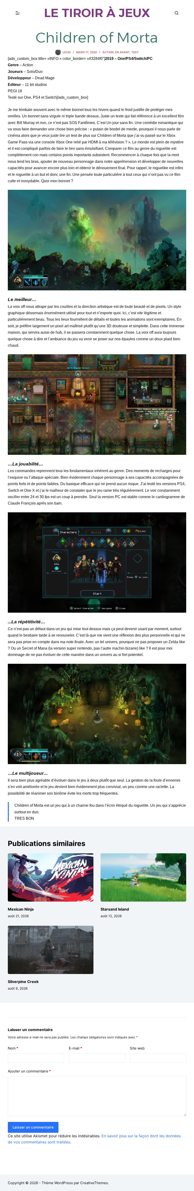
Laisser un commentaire (33, 1127)
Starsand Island (115, 909)
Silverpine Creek (23, 981)
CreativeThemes (94, 1183)
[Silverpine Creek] (50, 950)
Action (108, 52)
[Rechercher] (176, 13)
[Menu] (18, 13)
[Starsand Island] (143, 877)
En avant (122, 52)
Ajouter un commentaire (29, 1071)
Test (135, 52)
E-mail (75, 1048)
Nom (13, 1048)
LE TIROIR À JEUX (97, 13)
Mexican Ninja (21, 909)
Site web (137, 1048)
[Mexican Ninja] (50, 877)
